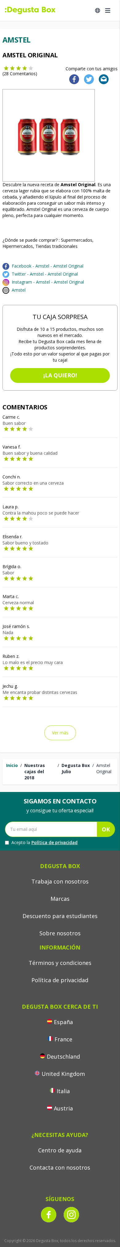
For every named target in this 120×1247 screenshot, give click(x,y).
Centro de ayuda (60, 1150)
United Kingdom (63, 1073)
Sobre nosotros (60, 933)
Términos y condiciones (60, 962)
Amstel (19, 290)
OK (106, 829)
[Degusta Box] (30, 10)
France (63, 1039)
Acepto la (44, 842)
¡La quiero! (60, 375)
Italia (63, 1091)
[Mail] (102, 79)
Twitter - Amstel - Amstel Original (45, 274)
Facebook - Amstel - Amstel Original (47, 266)
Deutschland (63, 1056)
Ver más (60, 733)
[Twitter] (87, 79)
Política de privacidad (54, 842)
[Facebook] (72, 79)
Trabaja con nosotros (60, 881)
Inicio (12, 765)
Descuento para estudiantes (60, 916)
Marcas (60, 898)
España (63, 1022)
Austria (63, 1108)
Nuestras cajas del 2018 (34, 771)
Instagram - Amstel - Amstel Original (48, 282)
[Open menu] (107, 10)
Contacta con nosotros (60, 1167)
